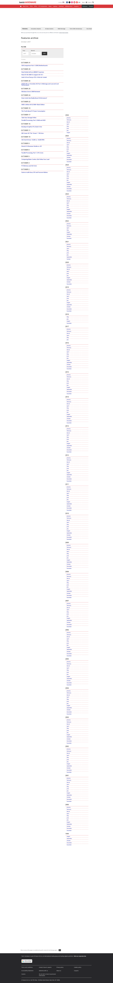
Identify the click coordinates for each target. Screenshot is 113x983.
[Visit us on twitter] (69, 2)
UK (59, 950)
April (68, 124)
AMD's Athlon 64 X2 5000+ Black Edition (33, 104)
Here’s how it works (63, 32)
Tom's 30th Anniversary (76, 28)
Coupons (76, 6)
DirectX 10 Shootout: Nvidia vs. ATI (31, 146)
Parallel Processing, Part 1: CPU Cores (32, 153)
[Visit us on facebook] (67, 2)
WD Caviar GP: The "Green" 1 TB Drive (32, 133)
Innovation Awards (36, 28)
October (69, 157)
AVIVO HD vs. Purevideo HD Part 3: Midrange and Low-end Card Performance (40, 84)
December (69, 161)
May (68, 126)
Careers (23, 974)
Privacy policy (59, 967)
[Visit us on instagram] (72, 2)
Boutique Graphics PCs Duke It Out (31, 127)
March (68, 122)
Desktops (61, 6)
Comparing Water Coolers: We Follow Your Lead (35, 159)
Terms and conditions (27, 967)
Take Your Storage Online (28, 117)
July (67, 130)
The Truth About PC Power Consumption (33, 111)
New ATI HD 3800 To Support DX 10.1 (32, 75)
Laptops (55, 6)
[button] (91, 2)
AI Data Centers (49, 28)
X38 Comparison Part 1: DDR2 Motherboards (34, 65)
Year (24, 50)
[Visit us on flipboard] (77, 2)
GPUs (35, 6)
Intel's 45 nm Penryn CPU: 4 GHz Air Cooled (34, 77)
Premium (84, 6)
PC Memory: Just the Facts (29, 166)
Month (33, 50)
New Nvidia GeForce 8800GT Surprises (32, 72)
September (69, 155)
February (69, 120)
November (69, 159)
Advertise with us (43, 970)
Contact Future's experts (45, 967)
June (68, 128)
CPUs (31, 6)
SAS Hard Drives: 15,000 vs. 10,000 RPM (32, 140)
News (50, 6)
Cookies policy (77, 967)
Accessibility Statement (27, 970)
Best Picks (25, 6)
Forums (91, 6)
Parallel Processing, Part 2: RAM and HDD (33, 120)
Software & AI (68, 6)
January (68, 117)
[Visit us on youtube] (74, 2)
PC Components (43, 6)
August (68, 132)
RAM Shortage (61, 28)
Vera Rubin (89, 28)
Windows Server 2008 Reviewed (30, 91)
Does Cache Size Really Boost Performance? (34, 98)
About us (58, 970)
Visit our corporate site (80, 956)
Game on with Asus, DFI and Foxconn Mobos (34, 172)
